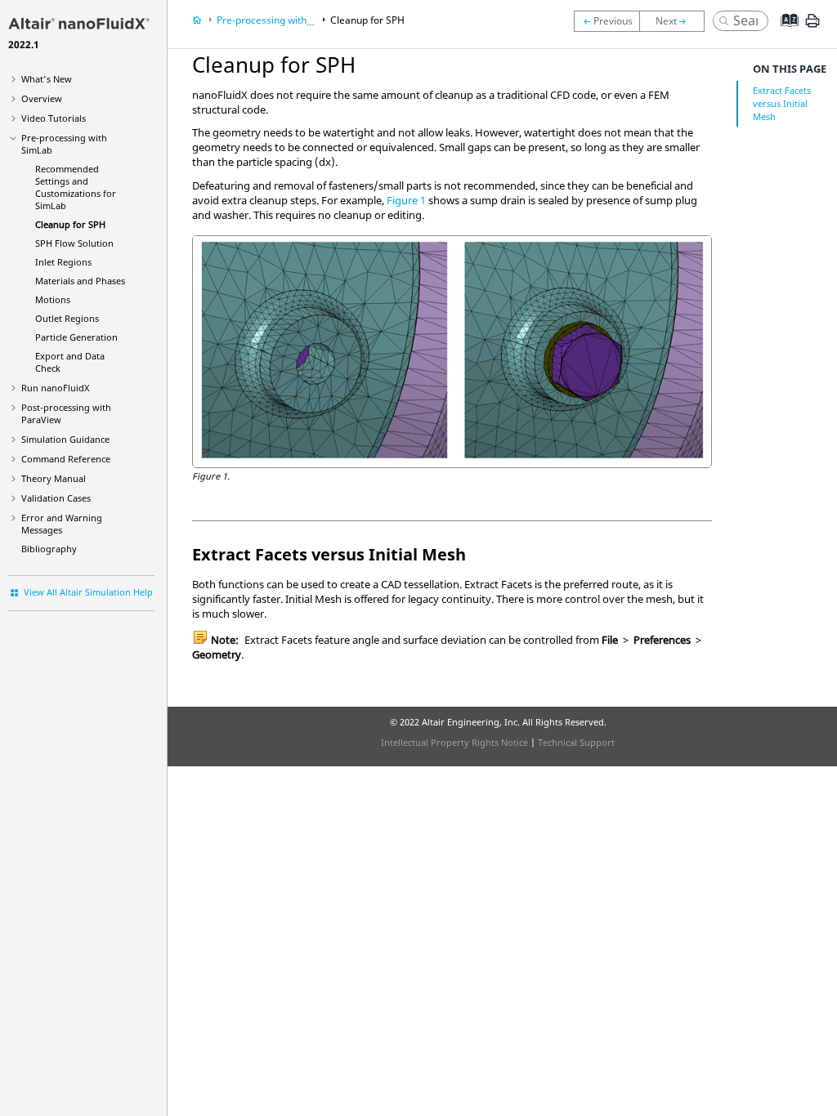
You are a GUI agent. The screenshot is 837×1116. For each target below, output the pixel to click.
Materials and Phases (80, 281)
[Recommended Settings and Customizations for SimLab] (606, 21)
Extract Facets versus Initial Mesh (782, 103)
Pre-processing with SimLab (279, 20)
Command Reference (65, 459)
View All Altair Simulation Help (88, 592)
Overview (41, 98)
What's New (46, 79)
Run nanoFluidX (55, 388)
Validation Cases (56, 498)
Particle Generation (76, 337)
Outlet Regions (67, 318)
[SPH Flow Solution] (676, 21)
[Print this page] (812, 27)
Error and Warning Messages (61, 523)
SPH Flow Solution (74, 243)
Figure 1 (406, 200)
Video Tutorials (53, 118)
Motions (52, 299)
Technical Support (576, 742)
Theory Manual (53, 478)
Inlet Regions (63, 262)
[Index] (784, 32)
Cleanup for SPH (70, 224)
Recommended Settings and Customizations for (75, 187)
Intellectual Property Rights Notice (454, 742)
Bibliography (49, 548)
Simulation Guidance (65, 439)
